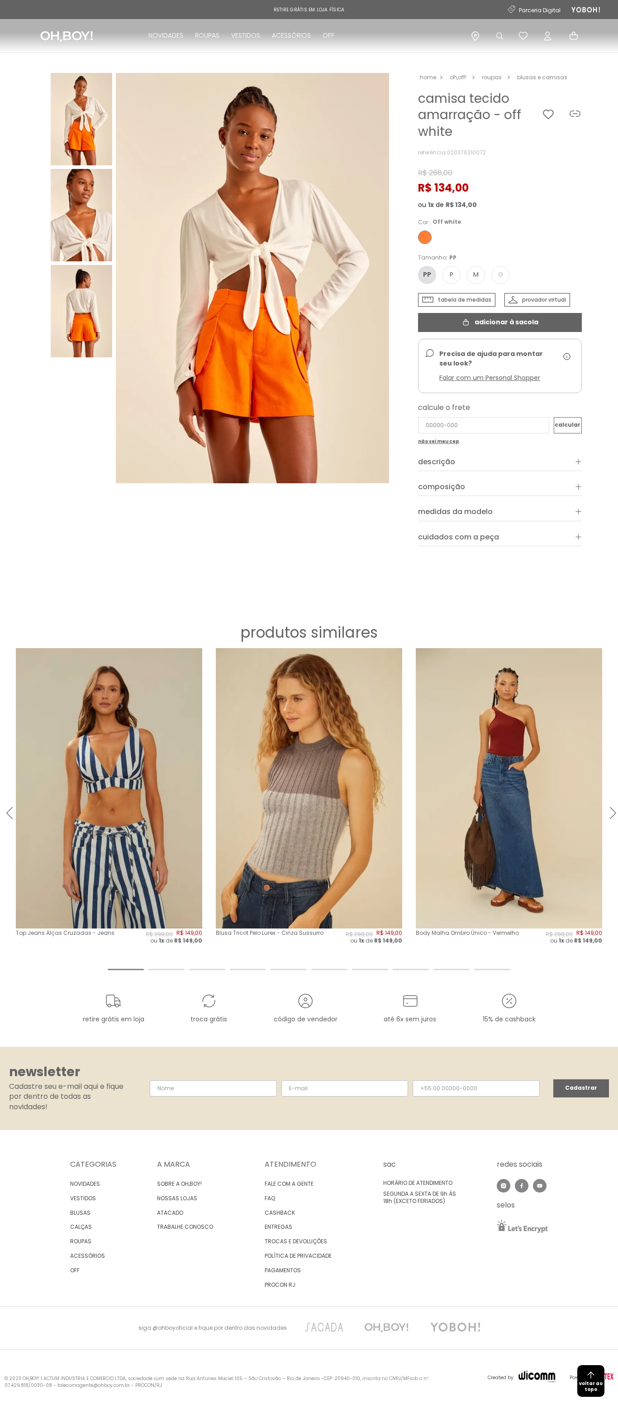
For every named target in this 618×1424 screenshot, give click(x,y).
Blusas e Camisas (542, 77)
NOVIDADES (165, 35)
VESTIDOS (245, 35)
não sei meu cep (438, 441)
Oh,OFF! (458, 77)
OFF (328, 35)
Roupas (492, 77)
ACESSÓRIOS (291, 35)
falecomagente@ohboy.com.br (93, 1385)
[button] (252, 279)
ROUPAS (207, 35)
